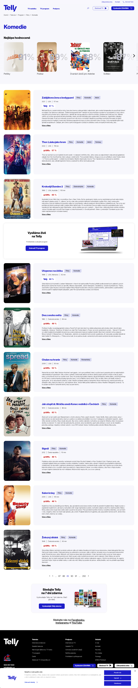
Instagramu (62, 622)
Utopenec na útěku (52, 270)
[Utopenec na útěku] (17, 283)
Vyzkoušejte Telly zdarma (51, 606)
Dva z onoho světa (51, 315)
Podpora (56, 9)
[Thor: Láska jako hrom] (17, 154)
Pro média (98, 653)
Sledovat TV (99, 8)
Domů (6, 15)
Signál (45, 448)
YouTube (77, 622)
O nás (97, 643)
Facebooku (77, 619)
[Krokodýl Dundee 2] (17, 199)
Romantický (85, 360)
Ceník (34, 656)
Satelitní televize (37, 646)
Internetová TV (70, 643)
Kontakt (117, 2)
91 (76, 576)
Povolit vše (117, 672)
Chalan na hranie (51, 359)
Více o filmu (46, 125)
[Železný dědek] (17, 550)
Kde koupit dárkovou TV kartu (42, 650)
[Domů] (10, 8)
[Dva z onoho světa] (17, 328)
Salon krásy (48, 493)
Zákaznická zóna (107, 2)
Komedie (87, 98)
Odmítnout (117, 683)
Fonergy (98, 656)
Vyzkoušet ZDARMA (121, 8)
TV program (44, 9)
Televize (13, 15)
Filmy (28, 15)
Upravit (116, 678)
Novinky (98, 650)
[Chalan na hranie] (17, 372)
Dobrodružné (78, 186)
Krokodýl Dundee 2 (52, 186)
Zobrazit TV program (37, 248)
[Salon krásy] (17, 505)
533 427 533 (9, 665)
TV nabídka (32, 9)
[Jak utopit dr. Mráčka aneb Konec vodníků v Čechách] (17, 416)
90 (72, 576)
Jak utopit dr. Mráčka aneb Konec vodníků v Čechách (70, 404)
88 (64, 576)
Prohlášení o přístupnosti (73, 656)
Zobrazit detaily (30, 682)
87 (59, 576)
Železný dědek (50, 537)
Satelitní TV (69, 646)
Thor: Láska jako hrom (54, 142)
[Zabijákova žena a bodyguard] (17, 110)
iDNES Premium (100, 660)
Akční (97, 98)
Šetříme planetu (70, 653)
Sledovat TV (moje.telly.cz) (41, 660)
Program (21, 15)
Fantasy (98, 142)
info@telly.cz (9, 668)
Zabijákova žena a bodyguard (58, 97)
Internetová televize (38, 643)
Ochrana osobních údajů (73, 650)
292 (84, 576)
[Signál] (17, 461)
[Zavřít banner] (135, 671)
